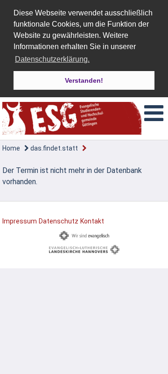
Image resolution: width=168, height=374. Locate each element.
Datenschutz (58, 221)
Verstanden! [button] (84, 80)
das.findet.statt (53, 148)
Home (11, 148)
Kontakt (92, 221)
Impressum (19, 221)
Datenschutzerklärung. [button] (52, 59)
